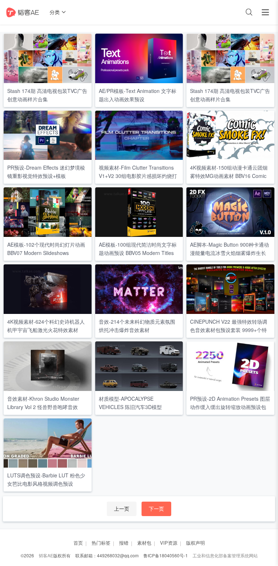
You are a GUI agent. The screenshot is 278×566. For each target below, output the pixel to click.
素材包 (144, 542)
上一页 (121, 508)
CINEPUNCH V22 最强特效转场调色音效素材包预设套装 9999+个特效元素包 (228, 330)
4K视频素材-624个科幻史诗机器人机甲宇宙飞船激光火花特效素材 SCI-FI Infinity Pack (46, 330)
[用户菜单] (265, 12)
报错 (124, 542)
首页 (78, 542)
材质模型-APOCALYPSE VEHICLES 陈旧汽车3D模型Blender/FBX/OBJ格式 (130, 407)
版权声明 (195, 542)
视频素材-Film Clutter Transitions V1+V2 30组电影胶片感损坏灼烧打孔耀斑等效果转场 (138, 176)
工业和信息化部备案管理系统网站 (225, 555)
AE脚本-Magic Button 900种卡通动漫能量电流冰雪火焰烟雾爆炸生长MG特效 (229, 253)
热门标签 (101, 542)
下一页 (156, 508)
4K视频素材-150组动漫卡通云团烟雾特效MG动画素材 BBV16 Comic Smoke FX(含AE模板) (229, 176)
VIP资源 (168, 542)
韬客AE (46, 555)
